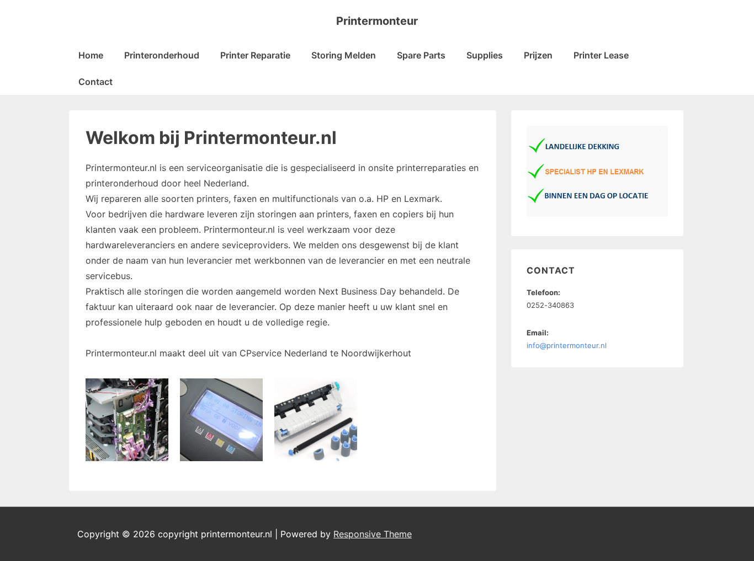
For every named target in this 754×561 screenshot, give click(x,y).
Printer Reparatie (255, 55)
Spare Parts (421, 55)
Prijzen (538, 55)
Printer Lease (601, 55)
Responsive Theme (372, 533)
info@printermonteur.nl (567, 345)
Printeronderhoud (161, 55)
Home (90, 55)
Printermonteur (377, 21)
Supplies (484, 55)
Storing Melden (343, 55)
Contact (95, 81)
